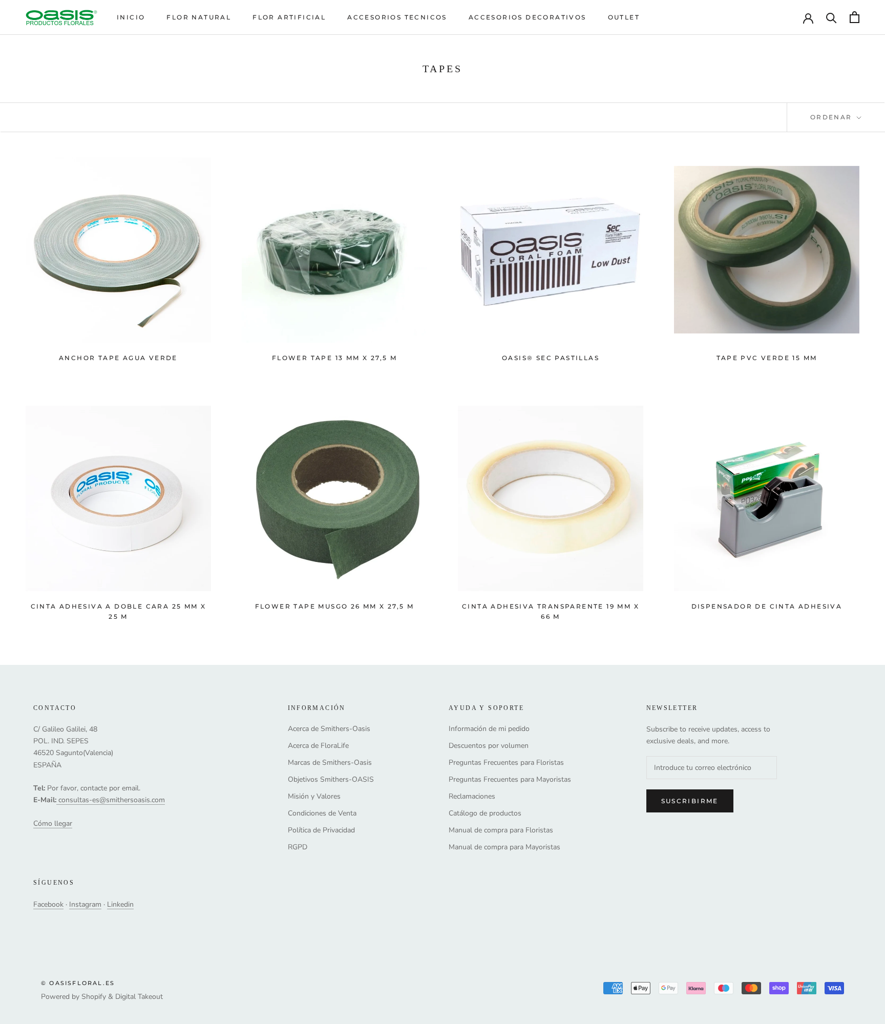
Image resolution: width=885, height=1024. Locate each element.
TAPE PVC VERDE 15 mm (767, 358)
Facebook (48, 904)
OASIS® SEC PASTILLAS (550, 358)
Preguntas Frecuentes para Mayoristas (510, 779)
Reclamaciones (472, 796)
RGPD (297, 847)
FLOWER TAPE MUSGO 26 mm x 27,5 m (334, 606)
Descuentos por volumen (489, 745)
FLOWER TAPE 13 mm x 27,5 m (334, 358)
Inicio (131, 17)
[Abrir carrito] (854, 17)
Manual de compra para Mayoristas (504, 847)
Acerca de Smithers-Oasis (329, 729)
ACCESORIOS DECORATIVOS (527, 17)
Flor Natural (198, 17)
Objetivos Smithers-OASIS (331, 779)
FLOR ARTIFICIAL (289, 17)
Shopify (93, 996)
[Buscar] (831, 17)
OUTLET (624, 17)
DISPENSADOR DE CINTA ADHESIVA (766, 606)
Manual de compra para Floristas (501, 830)
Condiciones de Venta (322, 813)
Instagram (85, 904)
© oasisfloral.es (78, 983)
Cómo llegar (52, 823)
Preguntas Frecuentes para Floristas (506, 762)
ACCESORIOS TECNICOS (397, 17)
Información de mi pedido (489, 729)
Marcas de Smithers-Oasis (330, 762)
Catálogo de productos (485, 813)
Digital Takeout (139, 996)
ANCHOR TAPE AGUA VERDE (118, 358)
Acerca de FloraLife (318, 745)
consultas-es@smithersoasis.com (111, 800)
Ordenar (832, 117)
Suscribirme (690, 801)
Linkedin (120, 904)
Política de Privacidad (321, 830)
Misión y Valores (314, 796)
